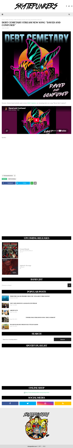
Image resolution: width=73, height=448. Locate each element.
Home (3, 19)
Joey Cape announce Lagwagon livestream (23, 303)
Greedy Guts (14, 310)
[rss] (63, 403)
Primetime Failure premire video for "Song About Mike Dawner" (30, 296)
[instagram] (71, 6)
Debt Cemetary (9, 19)
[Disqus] (36, 211)
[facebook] (66, 6)
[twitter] (69, 6)
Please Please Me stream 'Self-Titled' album (24, 324)
